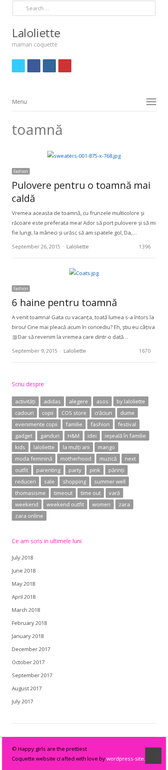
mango (106, 447)
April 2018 (23, 596)
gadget (23, 435)
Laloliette (36, 32)
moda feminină (33, 458)
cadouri (24, 412)
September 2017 (32, 675)
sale (49, 481)
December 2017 (31, 649)
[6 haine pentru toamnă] (84, 273)
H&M (74, 435)
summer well (110, 481)
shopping (74, 481)
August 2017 (27, 688)
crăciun (103, 412)
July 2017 (22, 701)
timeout (63, 493)
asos (102, 401)
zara (124, 504)
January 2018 (28, 636)
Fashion (20, 171)
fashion (100, 424)
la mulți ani (76, 447)
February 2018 (29, 623)
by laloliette (131, 401)
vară (114, 493)
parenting (48, 470)
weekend (26, 504)
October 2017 (28, 662)
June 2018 (23, 570)
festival (127, 424)
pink (95, 470)
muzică (108, 458)
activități (25, 401)
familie (74, 424)
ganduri (50, 435)
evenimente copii (36, 424)
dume (127, 412)
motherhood (75, 458)
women (101, 504)
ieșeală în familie (125, 435)
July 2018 (22, 557)
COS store (74, 412)
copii (47, 412)
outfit (21, 470)
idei (92, 435)
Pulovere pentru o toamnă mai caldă (81, 191)
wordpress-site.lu (128, 758)
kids (20, 447)
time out (91, 493)
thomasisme (30, 493)
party (75, 470)
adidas (52, 401)
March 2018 (26, 609)
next (130, 458)
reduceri (25, 481)
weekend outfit (65, 504)
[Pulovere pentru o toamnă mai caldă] (84, 155)
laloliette (44, 447)
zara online (29, 515)
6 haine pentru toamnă (64, 302)
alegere (78, 401)
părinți (116, 470)
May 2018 (23, 583)
